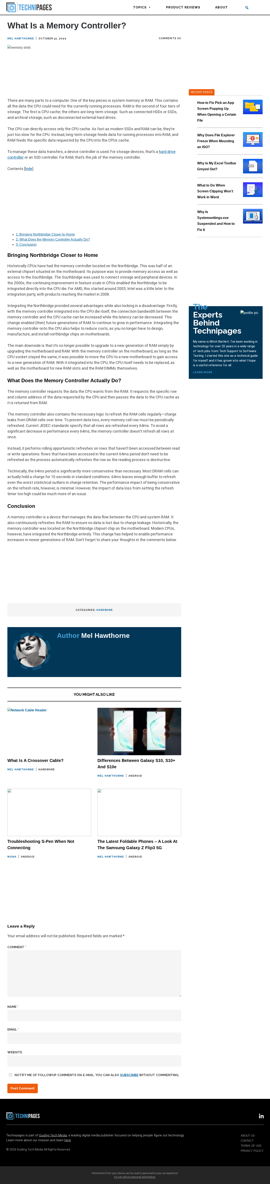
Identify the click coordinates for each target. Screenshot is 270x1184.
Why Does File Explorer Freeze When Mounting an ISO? (216, 141)
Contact (247, 1140)
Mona (11, 856)
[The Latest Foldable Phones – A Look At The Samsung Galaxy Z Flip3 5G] (139, 812)
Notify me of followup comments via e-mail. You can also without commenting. (96, 1075)
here (67, 1140)
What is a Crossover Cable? (35, 760)
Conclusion (26, 244)
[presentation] (253, 107)
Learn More (202, 372)
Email (13, 1029)
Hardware (104, 610)
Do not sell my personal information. (135, 1177)
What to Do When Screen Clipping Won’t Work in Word (215, 191)
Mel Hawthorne (20, 38)
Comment (16, 947)
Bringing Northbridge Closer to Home (45, 234)
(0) (179, 38)
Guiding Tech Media (53, 1135)
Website (14, 1052)
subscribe (129, 1075)
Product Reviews (183, 7)
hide (28, 168)
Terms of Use (251, 1145)
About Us (248, 1135)
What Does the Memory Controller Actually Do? (53, 239)
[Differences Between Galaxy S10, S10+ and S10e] (139, 731)
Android (135, 775)
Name (12, 1007)
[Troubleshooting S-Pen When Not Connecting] (49, 812)
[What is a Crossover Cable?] (49, 731)
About (221, 7)
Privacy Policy (252, 1150)
